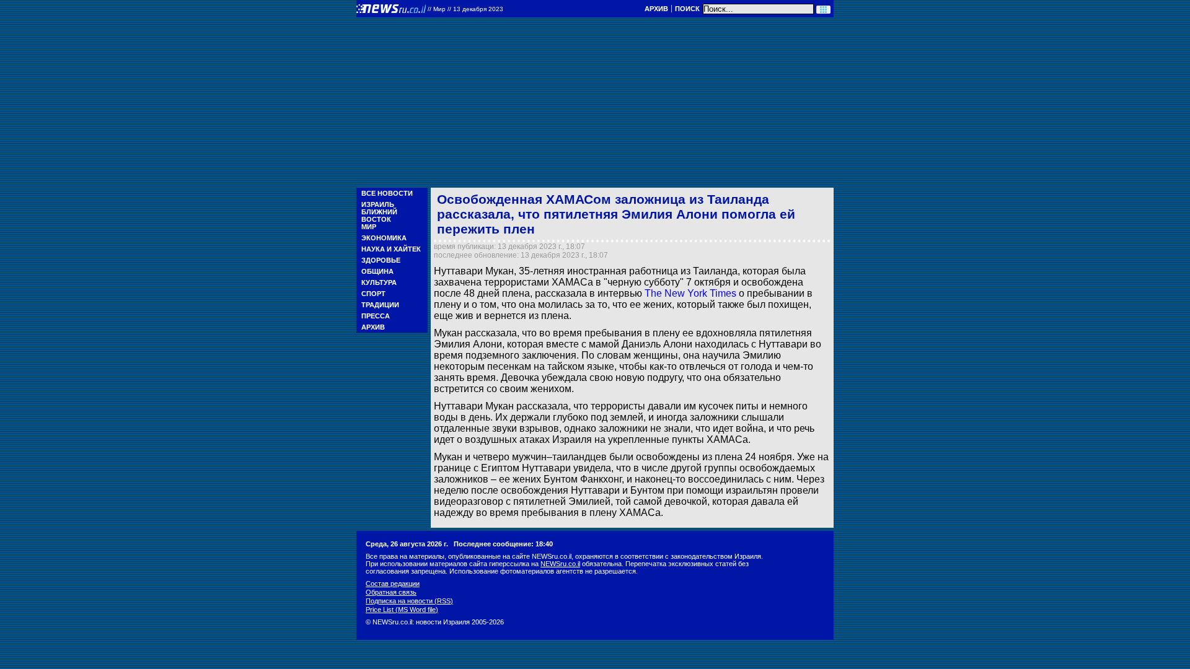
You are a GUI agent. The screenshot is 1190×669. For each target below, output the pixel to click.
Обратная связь (391, 592)
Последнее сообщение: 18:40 (503, 544)
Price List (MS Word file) (402, 609)
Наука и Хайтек (391, 249)
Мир (368, 226)
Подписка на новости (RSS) (409, 601)
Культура (379, 282)
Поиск (687, 8)
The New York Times (690, 293)
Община (377, 271)
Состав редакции (393, 583)
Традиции (380, 304)
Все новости (387, 193)
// (465, 9)
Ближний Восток (379, 215)
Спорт (373, 293)
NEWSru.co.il (560, 563)
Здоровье (380, 260)
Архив (656, 8)
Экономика (384, 238)
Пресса (375, 316)
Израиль (377, 204)
